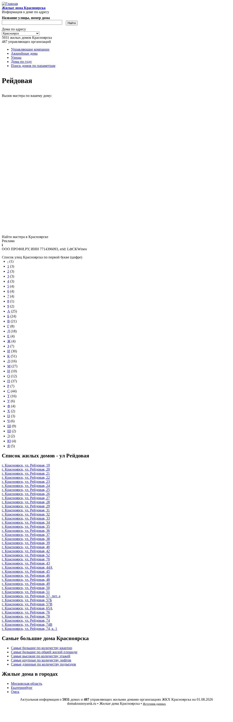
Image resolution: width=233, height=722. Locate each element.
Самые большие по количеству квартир (41, 648)
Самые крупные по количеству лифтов (41, 660)
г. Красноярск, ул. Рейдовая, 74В (27, 624)
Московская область (26, 683)
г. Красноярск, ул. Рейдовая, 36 (26, 531)
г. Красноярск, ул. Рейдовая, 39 (26, 543)
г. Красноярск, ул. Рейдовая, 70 (26, 559)
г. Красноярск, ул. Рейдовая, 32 (26, 514)
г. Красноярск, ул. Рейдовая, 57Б (27, 600)
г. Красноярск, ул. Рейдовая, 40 (26, 547)
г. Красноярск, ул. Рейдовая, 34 (26, 522)
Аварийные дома (24, 53)
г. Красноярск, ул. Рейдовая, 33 (26, 518)
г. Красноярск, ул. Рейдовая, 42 (26, 551)
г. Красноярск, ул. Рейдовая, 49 (26, 584)
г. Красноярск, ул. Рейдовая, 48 (26, 580)
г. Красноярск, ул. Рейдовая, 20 (26, 469)
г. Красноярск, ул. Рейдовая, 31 (26, 510)
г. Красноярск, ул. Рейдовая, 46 (26, 575)
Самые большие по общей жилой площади (44, 652)
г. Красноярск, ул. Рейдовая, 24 (26, 486)
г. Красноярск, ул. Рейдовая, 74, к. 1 (29, 629)
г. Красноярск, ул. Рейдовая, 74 (26, 620)
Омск (15, 692)
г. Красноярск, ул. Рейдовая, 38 (26, 539)
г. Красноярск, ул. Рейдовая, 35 (26, 526)
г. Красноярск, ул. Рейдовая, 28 (26, 502)
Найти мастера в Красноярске (25, 237)
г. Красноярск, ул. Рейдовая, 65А (27, 608)
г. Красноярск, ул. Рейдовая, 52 (26, 555)
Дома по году (21, 62)
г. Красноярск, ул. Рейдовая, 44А (27, 567)
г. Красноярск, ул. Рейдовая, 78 (26, 616)
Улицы (16, 57)
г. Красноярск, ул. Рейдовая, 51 (26, 592)
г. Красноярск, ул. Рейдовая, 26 (26, 494)
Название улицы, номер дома (26, 18)
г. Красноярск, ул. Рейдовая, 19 (26, 465)
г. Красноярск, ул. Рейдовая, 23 (26, 482)
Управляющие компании (30, 49)
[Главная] (10, 4)
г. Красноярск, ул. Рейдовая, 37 (26, 535)
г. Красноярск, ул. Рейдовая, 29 (26, 506)
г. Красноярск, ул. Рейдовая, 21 (26, 473)
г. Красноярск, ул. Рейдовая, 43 (26, 563)
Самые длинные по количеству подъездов (43, 664)
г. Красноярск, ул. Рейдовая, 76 (26, 612)
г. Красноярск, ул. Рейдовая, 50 (26, 588)
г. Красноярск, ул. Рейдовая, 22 (26, 477)
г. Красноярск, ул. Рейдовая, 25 (26, 490)
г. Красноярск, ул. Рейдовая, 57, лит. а (31, 596)
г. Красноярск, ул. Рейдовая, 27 (26, 498)
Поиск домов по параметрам (33, 66)
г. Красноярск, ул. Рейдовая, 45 (26, 571)
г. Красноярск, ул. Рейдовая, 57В (27, 604)
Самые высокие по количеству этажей (40, 656)
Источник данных (154, 703)
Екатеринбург (22, 688)
